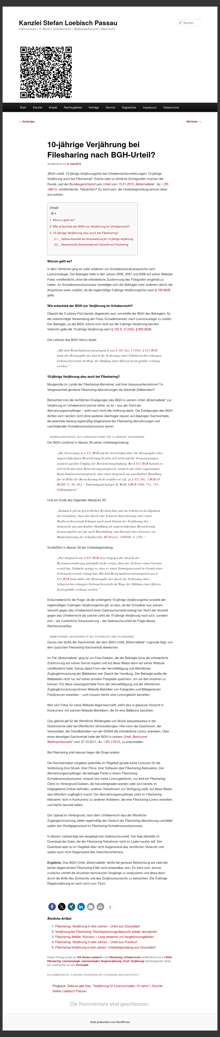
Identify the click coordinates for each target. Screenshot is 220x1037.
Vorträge (94, 107)
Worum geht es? (64, 220)
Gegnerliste (129, 107)
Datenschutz (171, 107)
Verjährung (137, 961)
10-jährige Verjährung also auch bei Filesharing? (86, 233)
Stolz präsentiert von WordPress (110, 1022)
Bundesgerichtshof (82, 184)
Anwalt (53, 107)
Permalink (82, 965)
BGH (169, 957)
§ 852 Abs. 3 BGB (144, 479)
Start (23, 107)
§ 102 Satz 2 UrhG (128, 350)
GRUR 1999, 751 (139, 484)
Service (110, 107)
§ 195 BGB (162, 290)
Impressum (150, 107)
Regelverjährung (111, 961)
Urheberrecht (132, 957)
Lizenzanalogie (71, 961)
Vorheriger (27, 121)
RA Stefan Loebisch (90, 957)
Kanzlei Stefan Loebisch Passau (68, 22)
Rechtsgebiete (73, 107)
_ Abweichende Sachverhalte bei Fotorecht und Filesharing (93, 244)
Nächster (193, 121)
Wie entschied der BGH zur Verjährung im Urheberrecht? (91, 226)
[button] (52, 906)
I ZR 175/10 (112, 741)
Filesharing (116, 957)
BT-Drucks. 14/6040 (117, 537)
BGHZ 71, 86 (66, 484)
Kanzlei (37, 107)
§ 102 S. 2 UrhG (122, 329)
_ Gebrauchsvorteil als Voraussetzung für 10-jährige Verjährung (96, 239)
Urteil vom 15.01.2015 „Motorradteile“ (129, 184)
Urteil (126, 961)
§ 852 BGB (143, 329)
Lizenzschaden (90, 961)
